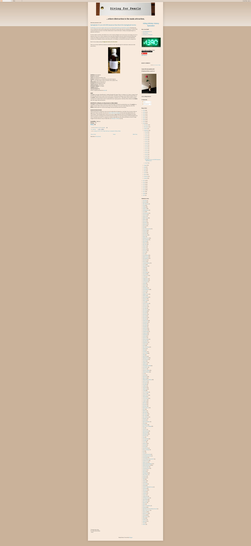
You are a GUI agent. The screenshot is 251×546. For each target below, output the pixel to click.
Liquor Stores (145, 395)
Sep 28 (146, 132)
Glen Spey (145, 319)
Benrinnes (145, 233)
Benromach (145, 235)
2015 (144, 184)
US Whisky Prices (146, 497)
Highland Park (146, 357)
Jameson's (145, 368)
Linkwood (145, 393)
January (145, 178)
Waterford (145, 502)
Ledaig (144, 390)
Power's (144, 441)
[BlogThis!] (99, 129)
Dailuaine (144, 284)
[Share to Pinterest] (103, 129)
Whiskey (116, 131)
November (146, 126)
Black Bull (145, 241)
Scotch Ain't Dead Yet (147, 454)
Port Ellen (145, 440)
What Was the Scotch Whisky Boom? (150, 508)
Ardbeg (144, 207)
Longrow (144, 401)
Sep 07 (146, 156)
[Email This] (98, 129)
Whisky (119, 131)
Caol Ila (144, 264)
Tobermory (145, 490)
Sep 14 (146, 150)
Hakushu (144, 348)
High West (145, 356)
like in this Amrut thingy (114, 112)
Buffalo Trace (145, 256)
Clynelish (144, 273)
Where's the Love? (146, 510)
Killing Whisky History (147, 379)
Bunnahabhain (145, 258)
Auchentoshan (145, 213)
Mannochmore (146, 407)
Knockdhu (145, 384)
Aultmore (144, 216)
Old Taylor (145, 435)
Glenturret (145, 343)
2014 (144, 186)
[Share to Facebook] (102, 129)
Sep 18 (146, 146)
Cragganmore (145, 278)
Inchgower (145, 362)
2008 (144, 193)
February (146, 176)
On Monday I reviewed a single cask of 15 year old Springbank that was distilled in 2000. (110, 27)
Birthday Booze (146, 238)
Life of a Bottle (146, 392)
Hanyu (144, 350)
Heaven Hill (145, 353)
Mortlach (144, 420)
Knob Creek (145, 381)
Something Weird (146, 468)
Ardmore (144, 208)
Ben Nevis (145, 230)
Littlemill (144, 396)
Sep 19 (146, 145)
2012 (144, 189)
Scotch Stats (145, 457)
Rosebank (145, 445)
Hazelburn (145, 351)
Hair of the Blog (146, 347)
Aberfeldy (145, 200)
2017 (144, 180)
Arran (144, 211)
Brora (144, 253)
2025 (144, 110)
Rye (143, 451)
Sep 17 (146, 148)
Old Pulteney (145, 434)
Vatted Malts (145, 499)
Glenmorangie (145, 339)
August (145, 165)
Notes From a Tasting (147, 426)
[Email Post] (106, 127)
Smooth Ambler (146, 466)
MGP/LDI (144, 403)
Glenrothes (145, 340)
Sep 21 (146, 141)
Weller (144, 504)
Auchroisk (145, 214)
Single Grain (145, 462)
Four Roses (145, 306)
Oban (144, 427)
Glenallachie (145, 322)
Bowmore (145, 250)
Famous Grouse (146, 303)
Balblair (144, 219)
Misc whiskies (145, 417)
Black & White (145, 239)
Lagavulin (145, 387)
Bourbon (144, 249)
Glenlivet (144, 336)
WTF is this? (145, 501)
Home (114, 134)
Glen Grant (145, 311)
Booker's (144, 247)
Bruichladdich (145, 255)
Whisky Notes (145, 33)
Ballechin (144, 222)
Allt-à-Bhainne (146, 203)
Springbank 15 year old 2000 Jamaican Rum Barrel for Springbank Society (113, 25)
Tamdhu (144, 482)
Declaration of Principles (147, 34)
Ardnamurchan (146, 210)
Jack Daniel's (145, 367)
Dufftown (144, 295)
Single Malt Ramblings (147, 463)
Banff (144, 227)
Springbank (112, 131)
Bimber (144, 236)
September (146, 130)
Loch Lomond (145, 398)
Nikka (144, 423)
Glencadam (145, 325)
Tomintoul (145, 493)
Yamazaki (144, 521)
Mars (144, 409)
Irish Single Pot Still (146, 365)
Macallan (144, 404)
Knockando (145, 382)
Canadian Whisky (146, 263)
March (145, 174)
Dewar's (144, 292)
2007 (144, 195)
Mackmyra (145, 406)
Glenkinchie (145, 334)
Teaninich (145, 488)
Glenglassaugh (145, 331)
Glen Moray (145, 314)
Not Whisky (145, 424)
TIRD (144, 479)
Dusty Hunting (145, 297)
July (145, 167)
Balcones (144, 221)
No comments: (93, 129)
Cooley (144, 277)
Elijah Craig (145, 300)
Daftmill (144, 283)
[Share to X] (101, 129)
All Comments (146, 104)
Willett (144, 518)
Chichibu (144, 270)
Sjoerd (105, 90)
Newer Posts (93, 134)
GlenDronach (145, 320)
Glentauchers (145, 342)
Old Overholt (145, 432)
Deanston (144, 291)
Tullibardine (145, 496)
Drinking (95, 131)
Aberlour (144, 202)
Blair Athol (145, 244)
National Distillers (146, 421)
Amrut (144, 205)
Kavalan (144, 375)
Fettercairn (145, 305)
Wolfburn (144, 519)
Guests (144, 345)
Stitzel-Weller (145, 474)
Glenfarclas (145, 328)
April (145, 172)
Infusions (144, 364)
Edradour (144, 298)
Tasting (144, 485)
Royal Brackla (145, 448)
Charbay (144, 269)
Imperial (144, 361)
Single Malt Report (106, 131)
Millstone (144, 410)
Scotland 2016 (145, 460)
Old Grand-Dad (146, 431)
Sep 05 (146, 158)
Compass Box (145, 275)
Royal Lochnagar (146, 449)
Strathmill (145, 477)
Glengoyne (145, 333)
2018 (144, 123)
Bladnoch (144, 242)
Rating (92, 124)
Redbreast (145, 443)
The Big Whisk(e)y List (147, 31)
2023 (144, 114)
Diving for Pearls (98, 127)
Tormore (144, 494)
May (145, 170)
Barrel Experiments (146, 228)
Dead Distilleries (146, 289)
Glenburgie (145, 323)
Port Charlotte (145, 438)
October (145, 128)
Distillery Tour (145, 294)
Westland (144, 507)
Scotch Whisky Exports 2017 (148, 459)
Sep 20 (146, 143)
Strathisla (144, 476)
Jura (143, 373)
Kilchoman (145, 376)
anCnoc (144, 524)
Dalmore (144, 286)
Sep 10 (146, 154)
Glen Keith (145, 312)
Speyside (144, 471)
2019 (144, 121)
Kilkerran (145, 378)
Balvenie (144, 225)
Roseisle (144, 446)
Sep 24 (146, 139)
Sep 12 (146, 152)
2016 (144, 182)
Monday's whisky (115, 118)
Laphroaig (145, 389)
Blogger (130, 537)
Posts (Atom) (98, 136)
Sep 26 (146, 135)
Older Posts (135, 134)
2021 (144, 117)
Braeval (144, 252)
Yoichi (144, 522)
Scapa (144, 452)
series (102, 131)
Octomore (145, 429)
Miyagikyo (145, 418)
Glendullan (145, 326)
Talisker (144, 480)
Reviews (98, 131)
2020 (144, 119)
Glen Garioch (145, 309)
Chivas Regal (145, 272)
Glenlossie (145, 337)
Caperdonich (145, 266)
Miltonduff (145, 412)
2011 (144, 191)
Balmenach (145, 224)
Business (144, 261)
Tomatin (144, 491)
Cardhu (144, 267)
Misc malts (145, 415)
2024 (144, 112)
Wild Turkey (145, 516)
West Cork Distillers (146, 505)
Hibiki (144, 354)
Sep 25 (146, 137)
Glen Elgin (145, 308)
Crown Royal (145, 281)
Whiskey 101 (145, 513)
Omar (144, 437)
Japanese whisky (146, 370)
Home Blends (145, 359)
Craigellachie (145, 280)
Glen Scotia (145, 317)
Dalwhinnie (145, 287)
